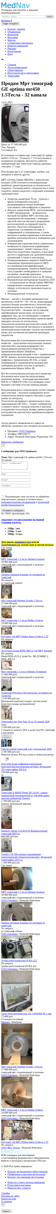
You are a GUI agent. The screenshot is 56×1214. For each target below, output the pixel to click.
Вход (10, 54)
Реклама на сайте (10, 1196)
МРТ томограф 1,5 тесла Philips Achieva (22, 620)
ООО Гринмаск (27, 431)
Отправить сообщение (12, 510)
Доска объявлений (17, 67)
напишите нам (23, 542)
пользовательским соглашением (18, 502)
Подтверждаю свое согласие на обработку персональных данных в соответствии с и (25, 500)
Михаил (5, 1022)
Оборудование (15, 70)
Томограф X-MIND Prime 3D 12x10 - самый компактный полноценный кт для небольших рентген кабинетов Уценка (25, 795)
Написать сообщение (12, 442)
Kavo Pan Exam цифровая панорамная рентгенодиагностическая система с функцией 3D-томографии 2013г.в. (26, 767)
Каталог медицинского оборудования (27, 1171)
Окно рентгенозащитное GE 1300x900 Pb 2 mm (26, 1013)
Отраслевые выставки (19, 1185)
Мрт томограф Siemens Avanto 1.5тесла (21, 600)
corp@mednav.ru (10, 545)
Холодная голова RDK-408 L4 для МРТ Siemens (26, 650)
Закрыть (6, 1211)
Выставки (12, 37)
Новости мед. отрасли (19, 1188)
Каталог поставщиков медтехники (25, 1177)
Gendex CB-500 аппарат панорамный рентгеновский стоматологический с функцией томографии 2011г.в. (26, 857)
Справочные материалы (20, 43)
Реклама (11, 48)
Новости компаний (17, 45)
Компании (13, 34)
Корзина (6, 20)
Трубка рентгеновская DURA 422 (19, 960)
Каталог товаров (16, 29)
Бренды (11, 40)
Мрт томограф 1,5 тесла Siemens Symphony (24, 671)
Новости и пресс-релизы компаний (26, 1182)
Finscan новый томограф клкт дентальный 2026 (26, 749)
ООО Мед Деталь (10, 1147)
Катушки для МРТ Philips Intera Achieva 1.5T (24, 636)
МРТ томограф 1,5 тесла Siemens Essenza (22, 559)
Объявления (13, 31)
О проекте (6, 1201)
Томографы (13, 75)
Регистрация (14, 51)
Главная (11, 64)
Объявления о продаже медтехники (26, 1174)
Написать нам (8, 1198)
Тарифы (5, 1193)
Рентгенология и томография (23, 73)
